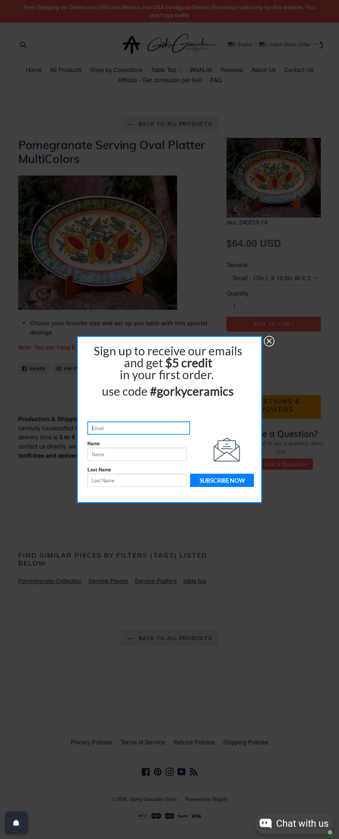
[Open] (16, 823)
